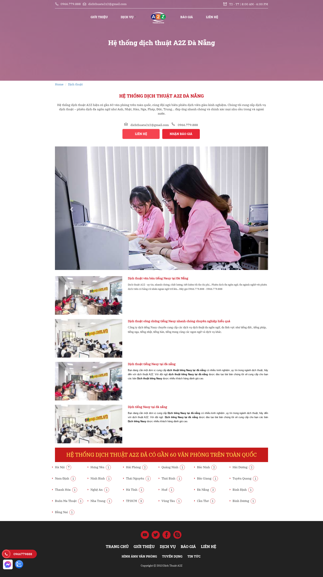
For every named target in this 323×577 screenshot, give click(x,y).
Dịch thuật (75, 84)
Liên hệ (212, 17)
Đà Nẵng (205, 489)
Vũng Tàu (171, 501)
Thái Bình (171, 478)
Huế (167, 489)
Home (59, 84)
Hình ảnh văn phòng (139, 556)
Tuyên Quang (244, 478)
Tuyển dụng (172, 556)
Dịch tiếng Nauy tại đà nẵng (147, 407)
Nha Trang (100, 501)
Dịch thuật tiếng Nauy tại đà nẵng (152, 364)
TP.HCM (134, 501)
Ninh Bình (100, 478)
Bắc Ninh (206, 467)
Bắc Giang (206, 478)
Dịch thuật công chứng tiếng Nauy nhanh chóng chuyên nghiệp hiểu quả (179, 321)
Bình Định (242, 489)
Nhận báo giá (181, 134)
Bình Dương (243, 501)
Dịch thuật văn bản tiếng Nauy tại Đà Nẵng (158, 278)
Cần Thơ (205, 501)
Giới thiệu (99, 17)
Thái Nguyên (137, 478)
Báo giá (186, 17)
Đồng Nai (64, 512)
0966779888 (22, 554)
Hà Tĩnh (134, 489)
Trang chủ (158, 13)
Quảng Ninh (172, 467)
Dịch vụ (127, 17)
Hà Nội (62, 467)
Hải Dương (243, 467)
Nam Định (64, 478)
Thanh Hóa (65, 489)
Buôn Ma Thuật (68, 501)
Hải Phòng (136, 467)
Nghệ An (99, 489)
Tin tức (193, 556)
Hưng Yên (99, 467)
